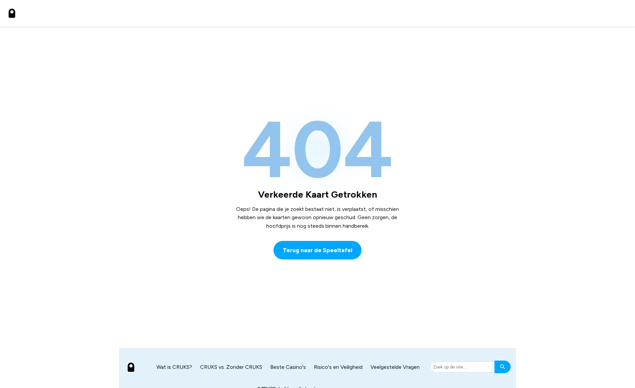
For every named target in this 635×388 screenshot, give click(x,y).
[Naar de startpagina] (12, 13)
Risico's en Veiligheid (338, 367)
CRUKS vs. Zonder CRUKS (231, 367)
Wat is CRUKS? (174, 367)
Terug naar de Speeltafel (317, 250)
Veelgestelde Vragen (395, 367)
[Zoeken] (502, 367)
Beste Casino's (288, 367)
